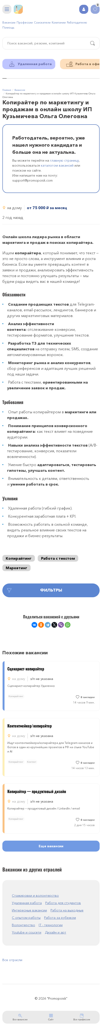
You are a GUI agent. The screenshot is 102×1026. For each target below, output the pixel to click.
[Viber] (61, 625)
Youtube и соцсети (26, 932)
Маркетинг (16, 567)
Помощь (8, 27)
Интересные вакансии (29, 910)
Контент (31, 761)
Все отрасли (12, 960)
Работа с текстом (58, 558)
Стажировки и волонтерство (35, 895)
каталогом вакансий (57, 165)
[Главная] (18, 9)
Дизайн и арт (55, 932)
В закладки (88, 697)
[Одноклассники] (41, 625)
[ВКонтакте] (34, 625)
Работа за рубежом (60, 917)
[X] (54, 625)
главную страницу (64, 160)
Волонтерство (23, 925)
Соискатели (42, 22)
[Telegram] (48, 625)
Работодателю (77, 22)
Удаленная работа (27, 903)
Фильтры (51, 590)
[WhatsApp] (67, 625)
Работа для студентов (63, 903)
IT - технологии (51, 925)
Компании (59, 22)
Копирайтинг (19, 558)
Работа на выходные (67, 910)
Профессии (25, 22)
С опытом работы (26, 917)
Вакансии (8, 22)
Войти (83, 9)
